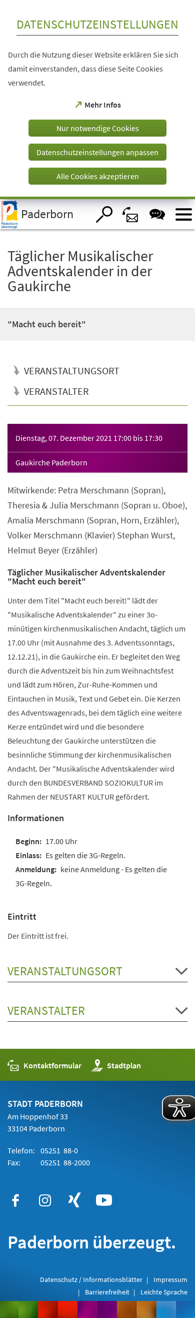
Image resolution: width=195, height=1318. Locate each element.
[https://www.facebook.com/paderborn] (16, 1200)
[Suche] (104, 214)
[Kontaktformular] (131, 214)
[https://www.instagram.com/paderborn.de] (45, 1200)
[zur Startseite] (44, 214)
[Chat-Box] (157, 214)
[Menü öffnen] (183, 214)
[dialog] (97, 99)
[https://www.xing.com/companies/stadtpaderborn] (74, 1200)
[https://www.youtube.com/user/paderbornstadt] (104, 1200)
